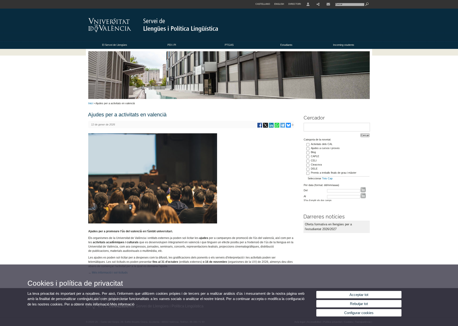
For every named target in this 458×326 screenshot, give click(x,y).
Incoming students (343, 44)
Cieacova (316, 164)
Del (305, 190)
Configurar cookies (359, 313)
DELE (314, 168)
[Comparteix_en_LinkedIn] (271, 127)
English (279, 4)
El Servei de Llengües (114, 44)
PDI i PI (171, 44)
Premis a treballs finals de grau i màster (333, 172)
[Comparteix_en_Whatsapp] (277, 127)
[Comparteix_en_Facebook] (260, 127)
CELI (314, 160)
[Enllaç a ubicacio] (328, 4)
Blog (313, 152)
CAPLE (315, 156)
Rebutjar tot (359, 304)
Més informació (122, 304)
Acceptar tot (358, 295)
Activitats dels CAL (322, 144)
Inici (90, 103)
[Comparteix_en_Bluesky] (288, 127)
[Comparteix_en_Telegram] (283, 127)
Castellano (262, 4)
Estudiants (286, 44)
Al (305, 196)
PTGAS (229, 44)
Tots (324, 178)
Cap (330, 178)
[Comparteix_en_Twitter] (265, 127)
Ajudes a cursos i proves (325, 148)
